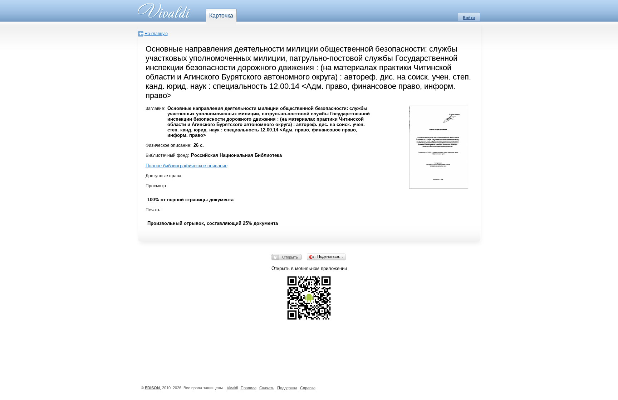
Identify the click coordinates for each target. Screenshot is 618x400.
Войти (469, 17)
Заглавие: (155, 108)
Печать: (153, 209)
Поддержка (287, 388)
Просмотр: (156, 185)
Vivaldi (232, 388)
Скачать (266, 388)
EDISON (152, 388)
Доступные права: (164, 175)
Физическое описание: (168, 145)
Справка (307, 388)
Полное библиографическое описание (186, 165)
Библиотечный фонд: (167, 155)
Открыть (290, 257)
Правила (248, 388)
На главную (156, 33)
